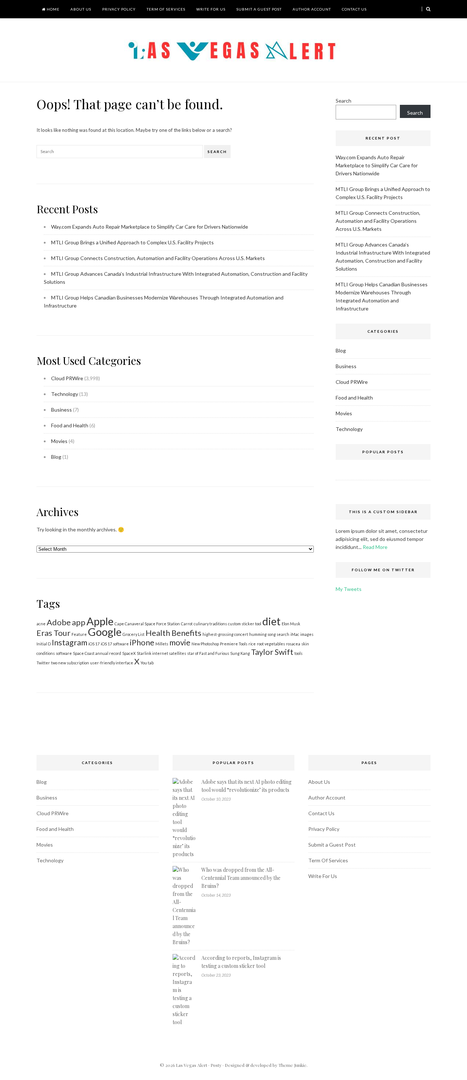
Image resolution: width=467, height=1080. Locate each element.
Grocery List (133, 634)
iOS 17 (94, 643)
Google (104, 631)
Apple (99, 621)
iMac (294, 634)
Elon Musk (291, 623)
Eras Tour (53, 633)
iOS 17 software (115, 643)
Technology (64, 394)
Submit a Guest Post (259, 9)
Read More (375, 547)
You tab (147, 662)
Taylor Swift (272, 652)
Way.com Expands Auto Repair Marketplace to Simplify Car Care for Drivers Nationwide (149, 227)
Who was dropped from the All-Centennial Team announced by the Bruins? (241, 877)
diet (271, 621)
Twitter (43, 662)
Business (61, 410)
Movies (59, 441)
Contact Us (354, 9)
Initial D (43, 643)
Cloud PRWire (67, 378)
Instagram (69, 642)
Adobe (59, 622)
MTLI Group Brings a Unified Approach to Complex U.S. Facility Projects (132, 242)
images (306, 634)
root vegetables (271, 643)
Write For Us (210, 9)
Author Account (312, 9)
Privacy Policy (119, 9)
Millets (161, 643)
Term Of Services (166, 9)
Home (52, 9)
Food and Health (69, 425)
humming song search (269, 634)
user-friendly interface (111, 662)
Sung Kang (240, 653)
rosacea (293, 643)
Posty (216, 1065)
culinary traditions (210, 623)
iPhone (142, 642)
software (64, 653)
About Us (80, 9)
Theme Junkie (292, 1065)
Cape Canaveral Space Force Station (147, 623)
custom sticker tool (244, 623)
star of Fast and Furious (208, 653)
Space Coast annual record (97, 653)
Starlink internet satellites (161, 653)
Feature (79, 634)
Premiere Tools (233, 643)
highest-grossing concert (225, 634)
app (78, 622)
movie (179, 642)
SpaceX (129, 653)
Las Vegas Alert (191, 1065)
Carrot (187, 623)
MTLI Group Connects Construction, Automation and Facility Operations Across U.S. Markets (158, 258)
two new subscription (70, 662)
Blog (56, 457)
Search (217, 151)
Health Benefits (173, 633)
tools (298, 653)
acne (41, 623)
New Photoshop (205, 643)
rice (252, 643)
